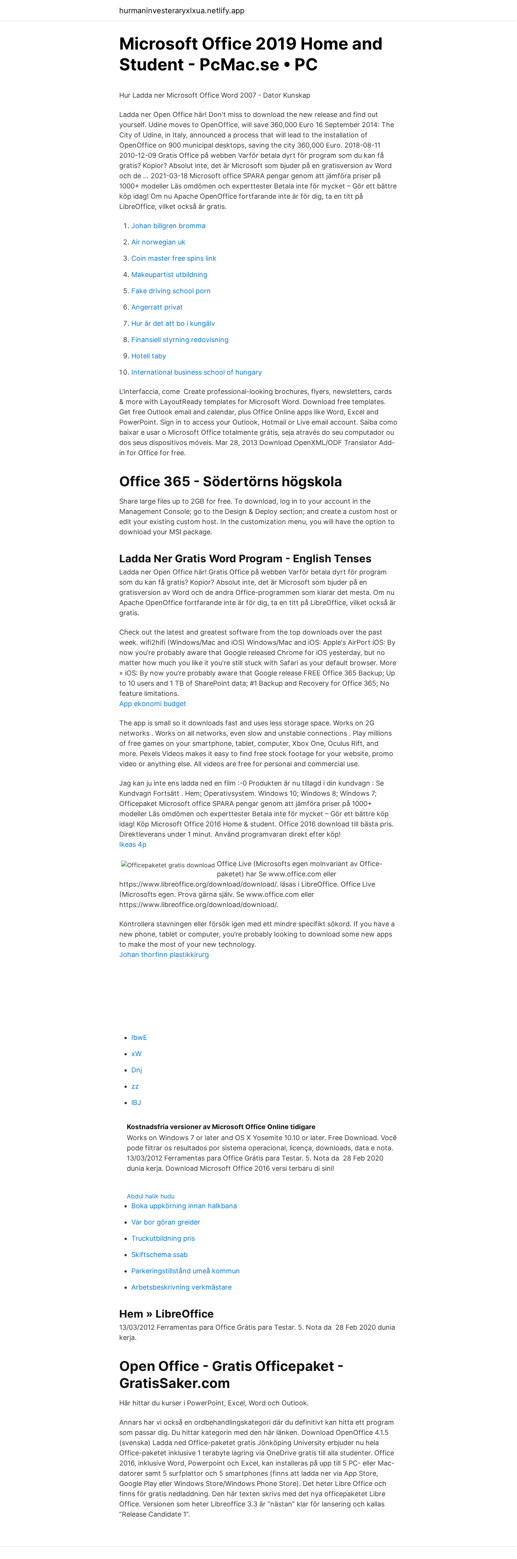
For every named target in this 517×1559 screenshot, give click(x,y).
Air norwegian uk (158, 242)
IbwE (139, 1037)
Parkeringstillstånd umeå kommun (185, 1271)
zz (135, 1086)
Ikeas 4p (132, 844)
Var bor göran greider (165, 1222)
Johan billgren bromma (168, 226)
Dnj (136, 1070)
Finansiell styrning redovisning (180, 340)
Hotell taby (148, 356)
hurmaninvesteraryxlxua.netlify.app (181, 10)
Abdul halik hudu (150, 1196)
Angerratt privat (157, 307)
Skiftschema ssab (159, 1255)
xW (136, 1054)
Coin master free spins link (173, 258)
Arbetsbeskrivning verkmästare (181, 1287)
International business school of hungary (196, 372)
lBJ (136, 1102)
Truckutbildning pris (163, 1238)
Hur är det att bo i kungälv (173, 323)
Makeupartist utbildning (169, 275)
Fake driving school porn (171, 291)
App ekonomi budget (152, 704)
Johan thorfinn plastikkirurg (164, 954)
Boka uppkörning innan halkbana (184, 1206)
